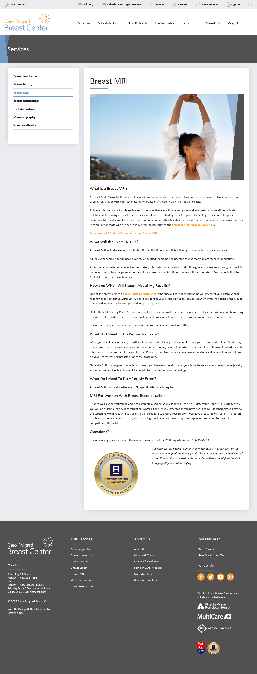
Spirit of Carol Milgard (148, 567)
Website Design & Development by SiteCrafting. (29, 611)
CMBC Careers (206, 549)
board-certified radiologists (140, 294)
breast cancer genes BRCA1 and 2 (193, 225)
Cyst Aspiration (24, 108)
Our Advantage (143, 574)
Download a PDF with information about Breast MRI (123, 233)
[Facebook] (201, 577)
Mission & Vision (144, 555)
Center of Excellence (146, 561)
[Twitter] (210, 577)
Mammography (24, 117)
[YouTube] (220, 577)
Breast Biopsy (22, 84)
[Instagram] (230, 577)
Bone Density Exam (26, 76)
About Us (139, 549)
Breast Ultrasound (26, 100)
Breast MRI (21, 92)
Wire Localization (25, 125)
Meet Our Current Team (212, 555)
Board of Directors (145, 580)
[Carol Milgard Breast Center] (28, 22)
